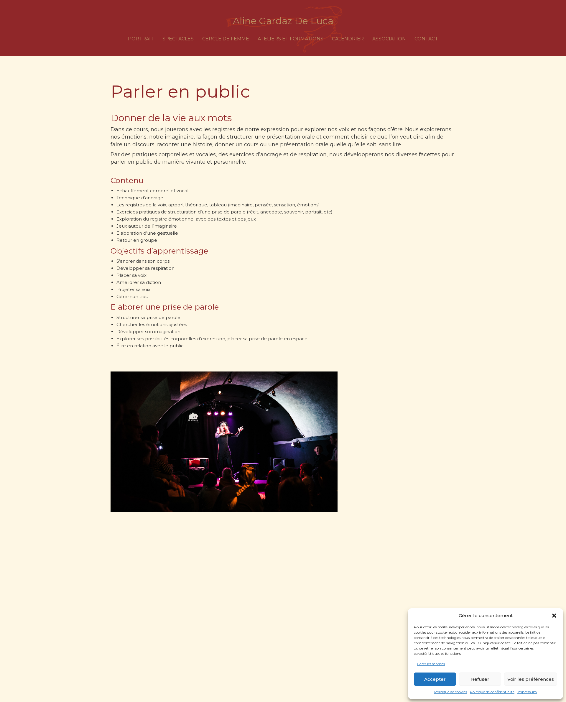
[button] (554, 616)
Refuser (480, 679)
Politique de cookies (450, 692)
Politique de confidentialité (492, 692)
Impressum (527, 692)
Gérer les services (431, 664)
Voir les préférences (530, 679)
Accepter (435, 679)
